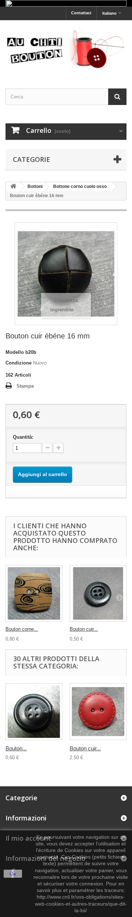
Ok (13, 874)
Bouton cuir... (84, 629)
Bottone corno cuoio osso (80, 186)
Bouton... (16, 748)
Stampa (25, 386)
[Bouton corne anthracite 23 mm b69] (34, 711)
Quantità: (23, 437)
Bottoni (35, 186)
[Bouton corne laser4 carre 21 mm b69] (34, 593)
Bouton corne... (22, 629)
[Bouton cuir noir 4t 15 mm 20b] (98, 593)
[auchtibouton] (66, 48)
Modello (15, 352)
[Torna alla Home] (13, 186)
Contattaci (81, 13)
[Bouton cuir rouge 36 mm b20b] (98, 711)
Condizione (19, 363)
